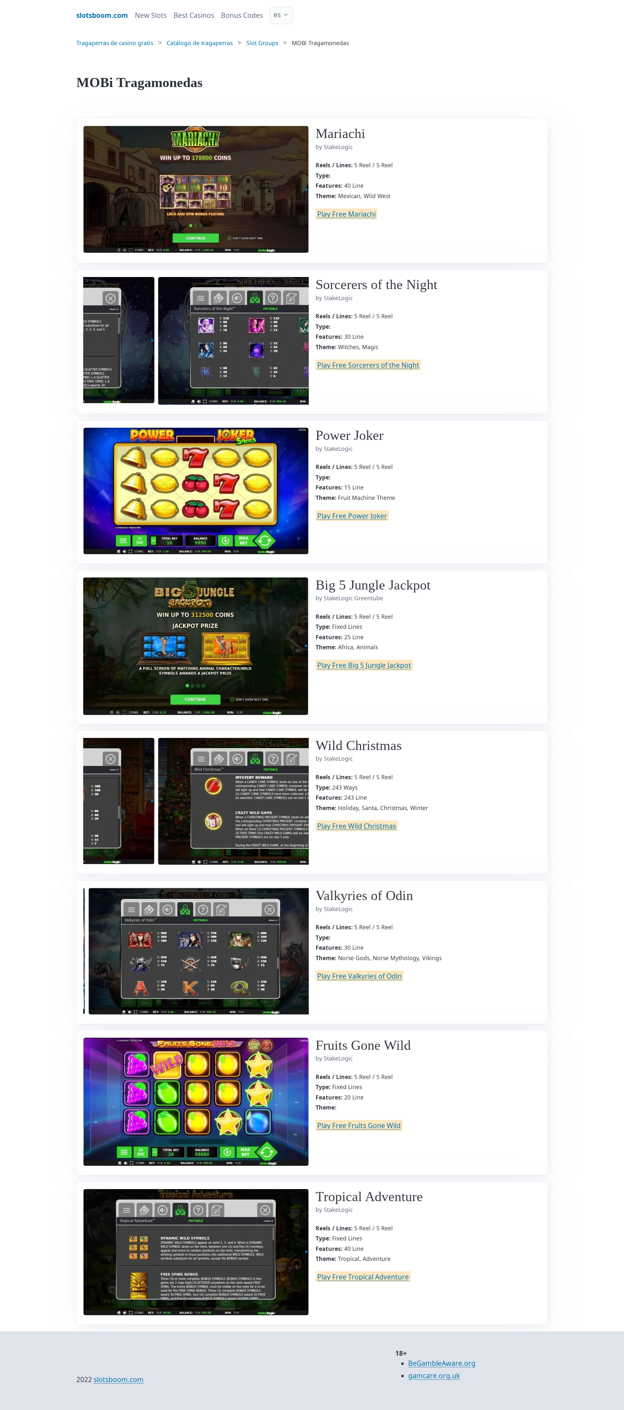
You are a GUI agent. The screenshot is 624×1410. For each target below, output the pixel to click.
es (277, 14)
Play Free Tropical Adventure (363, 1276)
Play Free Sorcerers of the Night (368, 364)
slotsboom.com (119, 1379)
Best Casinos (194, 15)
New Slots (151, 15)
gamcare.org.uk (434, 1375)
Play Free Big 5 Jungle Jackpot (364, 665)
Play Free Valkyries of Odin (359, 976)
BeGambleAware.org (441, 1363)
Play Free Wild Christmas (356, 825)
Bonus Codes (242, 15)
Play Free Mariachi (346, 214)
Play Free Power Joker (352, 515)
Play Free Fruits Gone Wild (359, 1125)
